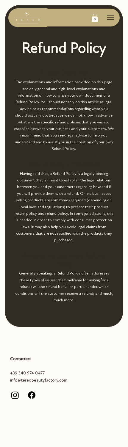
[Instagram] (15, 395)
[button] (94, 18)
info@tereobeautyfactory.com (38, 380)
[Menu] (111, 17)
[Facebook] (32, 395)
